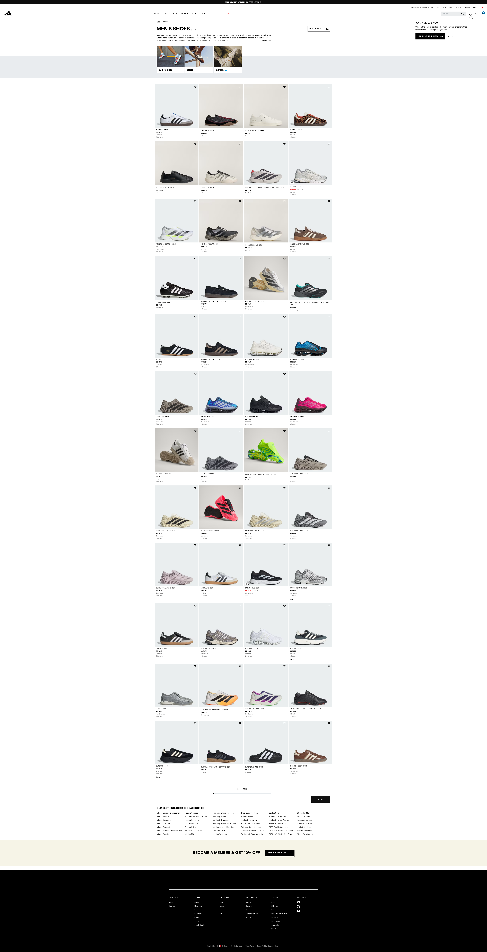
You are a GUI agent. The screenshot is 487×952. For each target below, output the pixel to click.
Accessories (173, 910)
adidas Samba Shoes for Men (169, 831)
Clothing (172, 906)
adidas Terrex (247, 817)
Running (197, 910)
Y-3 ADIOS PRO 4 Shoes (253, 245)
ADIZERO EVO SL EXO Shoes (255, 301)
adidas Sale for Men (277, 817)
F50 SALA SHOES (162, 709)
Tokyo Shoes (161, 359)
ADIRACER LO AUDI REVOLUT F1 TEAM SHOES (305, 709)
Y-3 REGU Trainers (208, 188)
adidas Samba (163, 817)
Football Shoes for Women (196, 817)
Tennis (196, 921)
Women (222, 906)
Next (320, 799)
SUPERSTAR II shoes (163, 474)
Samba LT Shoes (207, 588)
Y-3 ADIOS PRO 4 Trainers (210, 244)
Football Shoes (191, 813)
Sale (221, 914)
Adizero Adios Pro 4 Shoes (166, 244)
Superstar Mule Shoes (254, 767)
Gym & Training (199, 925)
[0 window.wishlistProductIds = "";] (476, 14)
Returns (274, 910)
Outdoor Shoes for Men (251, 827)
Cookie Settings (236, 946)
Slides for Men (303, 813)
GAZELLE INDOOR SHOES (298, 766)
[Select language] (482, 7)
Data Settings (211, 946)
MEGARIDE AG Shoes (252, 359)
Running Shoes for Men (223, 813)
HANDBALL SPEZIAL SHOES (210, 359)
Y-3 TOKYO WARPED (207, 130)
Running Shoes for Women (224, 824)
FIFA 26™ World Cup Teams (281, 834)
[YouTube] (298, 911)
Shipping (274, 906)
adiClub (248, 917)
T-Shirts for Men (304, 824)
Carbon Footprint (252, 914)
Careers (248, 906)
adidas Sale (274, 813)
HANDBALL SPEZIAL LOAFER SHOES (213, 301)
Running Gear (219, 831)
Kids (221, 910)
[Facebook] (298, 902)
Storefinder (275, 929)
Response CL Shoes (297, 187)
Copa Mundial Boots (164, 302)
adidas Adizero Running (223, 827)
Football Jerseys (192, 820)
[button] (156, 14)
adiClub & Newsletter (279, 914)
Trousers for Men (304, 820)
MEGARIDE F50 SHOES (297, 359)
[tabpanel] (243, 445)
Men (158, 22)
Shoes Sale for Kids (277, 824)
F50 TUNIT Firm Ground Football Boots (260, 475)
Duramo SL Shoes (252, 588)
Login (475, 7)
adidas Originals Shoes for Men (170, 813)
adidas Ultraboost (221, 820)
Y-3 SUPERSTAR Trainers (165, 188)
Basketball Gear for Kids (252, 834)
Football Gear (191, 827)
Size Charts (275, 921)
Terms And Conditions (265, 946)
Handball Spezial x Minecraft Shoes (215, 767)
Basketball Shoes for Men (252, 831)
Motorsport (198, 906)
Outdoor (197, 917)
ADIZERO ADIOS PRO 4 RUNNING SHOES (214, 710)
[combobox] (453, 14)
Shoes (165, 22)
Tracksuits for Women (250, 824)
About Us (249, 902)
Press (248, 910)
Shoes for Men (303, 817)
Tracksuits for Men (249, 813)
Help (273, 902)
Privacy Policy (249, 946)
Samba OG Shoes (162, 129)
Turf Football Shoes (193, 824)
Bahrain (225, 946)
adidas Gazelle (163, 834)
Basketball (198, 914)
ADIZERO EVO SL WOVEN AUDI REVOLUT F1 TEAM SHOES (264, 188)
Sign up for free (277, 853)
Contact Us (275, 925)
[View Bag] (482, 14)
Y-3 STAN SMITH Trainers (254, 130)
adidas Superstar (164, 827)
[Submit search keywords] (462, 14)
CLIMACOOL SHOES (163, 416)
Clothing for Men (304, 831)
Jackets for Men (304, 827)
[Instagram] (298, 906)
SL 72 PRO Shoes (296, 648)
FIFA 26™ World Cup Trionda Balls (282, 831)
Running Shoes (219, 817)
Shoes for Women (305, 834)
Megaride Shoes (251, 416)
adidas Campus (163, 824)
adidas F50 (189, 834)
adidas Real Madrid (193, 831)
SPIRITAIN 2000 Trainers (299, 588)
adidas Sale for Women (279, 820)
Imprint (277, 946)
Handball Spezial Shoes (299, 244)
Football (197, 902)
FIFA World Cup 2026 (278, 827)
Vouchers (274, 917)
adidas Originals (164, 820)
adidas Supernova (221, 834)
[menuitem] (156, 14)
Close (451, 36)
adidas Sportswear (249, 820)
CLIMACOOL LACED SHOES (299, 474)
